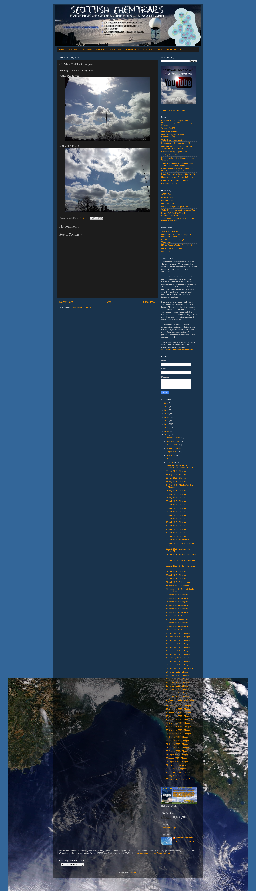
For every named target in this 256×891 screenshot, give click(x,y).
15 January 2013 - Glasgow (177, 682)
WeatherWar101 (168, 128)
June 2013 (171, 459)
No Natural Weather (169, 131)
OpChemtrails (167, 201)
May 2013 (170, 462)
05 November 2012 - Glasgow (178, 730)
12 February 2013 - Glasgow (178, 654)
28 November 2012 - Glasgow (178, 727)
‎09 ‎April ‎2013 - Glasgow (176, 536)
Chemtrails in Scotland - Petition (174, 180)
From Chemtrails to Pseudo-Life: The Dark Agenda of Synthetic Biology (177, 170)
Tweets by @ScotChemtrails (173, 110)
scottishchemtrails (184, 838)
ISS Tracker (166, 252)
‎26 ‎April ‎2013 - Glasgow (176, 505)
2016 (166, 424)
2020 (166, 410)
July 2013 (170, 455)
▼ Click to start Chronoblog (72, 865)
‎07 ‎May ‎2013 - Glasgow (176, 491)
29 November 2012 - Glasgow (178, 723)
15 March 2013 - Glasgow (177, 605)
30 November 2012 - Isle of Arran (180, 720)
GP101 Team (167, 194)
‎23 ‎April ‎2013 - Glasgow (176, 515)
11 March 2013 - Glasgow (177, 619)
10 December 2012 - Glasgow (178, 716)
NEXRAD (72, 49)
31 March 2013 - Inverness (177, 586)
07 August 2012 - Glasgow (177, 762)
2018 (166, 417)
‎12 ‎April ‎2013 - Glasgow (176, 529)
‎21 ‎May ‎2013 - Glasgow (176, 475)
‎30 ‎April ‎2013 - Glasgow (176, 501)
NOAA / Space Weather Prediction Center (178, 245)
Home (61, 49)
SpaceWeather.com (169, 231)
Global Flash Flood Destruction (174, 140)
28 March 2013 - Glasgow (177, 595)
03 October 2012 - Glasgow (177, 751)
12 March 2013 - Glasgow (177, 616)
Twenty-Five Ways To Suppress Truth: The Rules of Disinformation (177, 164)
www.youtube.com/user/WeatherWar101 (178, 350)
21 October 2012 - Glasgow (177, 744)
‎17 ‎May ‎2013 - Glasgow (176, 482)
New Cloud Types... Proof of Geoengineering (173, 136)
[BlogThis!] (94, 218)
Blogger (133, 872)
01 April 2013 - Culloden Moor (178, 582)
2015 (166, 428)
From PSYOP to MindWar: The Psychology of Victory (174, 214)
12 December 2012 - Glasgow (178, 709)
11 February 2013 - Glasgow (178, 658)
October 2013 (172, 445)
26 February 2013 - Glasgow (178, 633)
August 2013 (172, 452)
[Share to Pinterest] (101, 218)
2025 (166, 403)
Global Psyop (167, 197)
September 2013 (173, 448)
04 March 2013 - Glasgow (177, 626)
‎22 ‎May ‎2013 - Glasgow (176, 471)
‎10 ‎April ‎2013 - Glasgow (176, 533)
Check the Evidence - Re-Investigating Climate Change (179, 466)
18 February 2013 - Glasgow (178, 640)
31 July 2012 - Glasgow (176, 765)
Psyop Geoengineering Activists (174, 207)
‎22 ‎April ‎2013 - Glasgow (176, 519)
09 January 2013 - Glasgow (177, 693)
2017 (166, 421)
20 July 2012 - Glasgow (176, 769)
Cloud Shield (148, 49)
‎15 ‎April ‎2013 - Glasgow (176, 526)
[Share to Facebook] (99, 218)
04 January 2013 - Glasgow (177, 696)
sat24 (160, 49)
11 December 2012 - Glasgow (178, 713)
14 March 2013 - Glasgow (177, 609)
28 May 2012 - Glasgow (176, 776)
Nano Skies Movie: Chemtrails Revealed (178, 177)
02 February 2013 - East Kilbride (179, 668)
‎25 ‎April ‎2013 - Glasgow (176, 508)
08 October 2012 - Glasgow (177, 748)
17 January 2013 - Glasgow (177, 679)
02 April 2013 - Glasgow (176, 579)
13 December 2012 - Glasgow (178, 706)
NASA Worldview (174, 49)
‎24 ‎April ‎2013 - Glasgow (176, 512)
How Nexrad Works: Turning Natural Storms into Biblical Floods (176, 147)
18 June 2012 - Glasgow (176, 772)
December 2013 (173, 438)
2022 (166, 407)
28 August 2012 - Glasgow (177, 755)
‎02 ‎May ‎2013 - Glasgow (176, 494)
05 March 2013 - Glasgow (177, 623)
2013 (166, 435)
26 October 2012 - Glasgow (177, 737)
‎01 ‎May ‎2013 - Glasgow (176, 498)
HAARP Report (167, 204)
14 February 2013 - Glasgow (178, 647)
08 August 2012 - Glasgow (177, 758)
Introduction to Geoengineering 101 (176, 143)
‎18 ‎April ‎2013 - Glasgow (176, 522)
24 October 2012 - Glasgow (177, 741)
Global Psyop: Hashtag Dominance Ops (178, 210)
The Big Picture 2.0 (169, 155)
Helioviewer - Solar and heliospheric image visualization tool (176, 236)
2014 (166, 431)
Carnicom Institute (169, 184)
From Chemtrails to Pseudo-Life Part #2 (178, 174)
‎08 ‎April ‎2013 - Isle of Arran (177, 540)
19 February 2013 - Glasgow (178, 637)
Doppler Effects (132, 49)
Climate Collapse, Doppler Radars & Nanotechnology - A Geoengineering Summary (176, 123)
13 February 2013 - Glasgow (178, 651)
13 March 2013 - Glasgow (177, 612)
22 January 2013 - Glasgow (177, 675)
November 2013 (173, 441)
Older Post (149, 302)
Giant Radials (86, 49)
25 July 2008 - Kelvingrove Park (179, 779)
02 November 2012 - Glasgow (178, 734)
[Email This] (91, 218)
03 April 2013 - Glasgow (176, 575)
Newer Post (66, 302)
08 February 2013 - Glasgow (178, 661)
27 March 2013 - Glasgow (177, 598)
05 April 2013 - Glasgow (176, 572)
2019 (166, 414)
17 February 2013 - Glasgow (178, 644)
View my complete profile (183, 841)
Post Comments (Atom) (81, 307)
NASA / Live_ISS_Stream (171, 248)
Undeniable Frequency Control (109, 49)
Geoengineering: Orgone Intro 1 (174, 152)
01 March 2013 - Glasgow (177, 630)
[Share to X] (96, 218)
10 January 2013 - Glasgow (177, 689)
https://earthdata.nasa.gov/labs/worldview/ (152, 853)
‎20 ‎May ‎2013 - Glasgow (176, 478)
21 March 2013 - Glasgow (177, 602)
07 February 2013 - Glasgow (178, 665)
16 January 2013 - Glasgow (177, 686)
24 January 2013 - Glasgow (177, 672)
